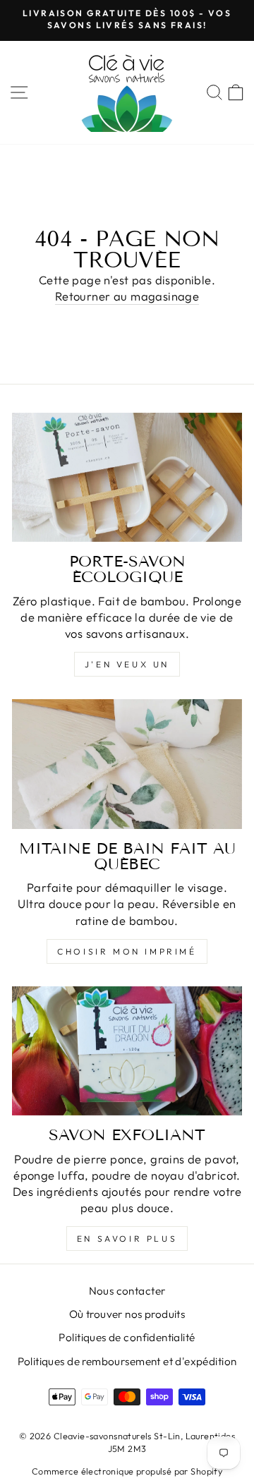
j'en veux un (127, 664)
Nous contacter (127, 1290)
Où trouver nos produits (127, 1314)
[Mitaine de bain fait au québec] (127, 763)
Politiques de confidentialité (127, 1337)
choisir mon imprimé (126, 951)
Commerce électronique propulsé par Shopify (127, 1471)
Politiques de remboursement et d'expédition (127, 1361)
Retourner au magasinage (127, 296)
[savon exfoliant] (127, 1050)
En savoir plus (127, 1238)
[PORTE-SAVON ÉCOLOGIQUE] (127, 477)
